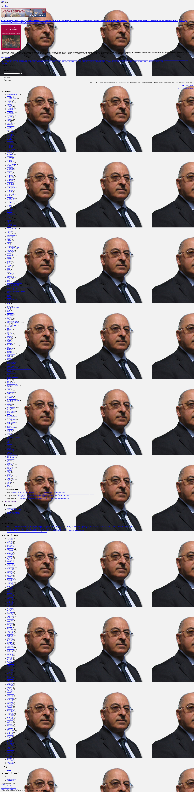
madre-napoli (10, 348)
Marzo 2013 (10, 758)
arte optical (9, 191)
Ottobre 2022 (10, 601)
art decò (8, 128)
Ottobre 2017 (10, 683)
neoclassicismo (10, 392)
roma (143, 61)
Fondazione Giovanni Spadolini (14, 283)
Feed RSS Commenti (15, 789)
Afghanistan (10, 97)
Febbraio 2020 (10, 645)
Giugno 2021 (10, 623)
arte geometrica (10, 169)
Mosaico (9, 378)
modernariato (10, 371)
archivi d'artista (10, 126)
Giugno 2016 (10, 705)
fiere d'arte (9, 278)
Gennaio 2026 (10, 548)
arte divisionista (10, 150)
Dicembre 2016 (10, 696)
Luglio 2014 (10, 736)
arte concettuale (10, 142)
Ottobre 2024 (10, 568)
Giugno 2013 (10, 754)
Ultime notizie (10, 501)
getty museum (10, 304)
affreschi (9, 96)
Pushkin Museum (11, 427)
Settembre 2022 (10, 602)
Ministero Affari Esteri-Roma (44, 61)
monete (8, 374)
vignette (8, 486)
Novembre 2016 (10, 698)
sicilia (8, 456)
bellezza (29, 60)
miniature (9, 364)
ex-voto (8, 269)
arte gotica (9, 171)
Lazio (8, 328)
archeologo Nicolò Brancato (7, 61)
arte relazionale (10, 199)
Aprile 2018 (9, 675)
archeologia (9, 123)
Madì (8, 347)
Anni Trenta (9, 116)
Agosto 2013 (10, 751)
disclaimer (3, 784)
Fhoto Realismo (10, 277)
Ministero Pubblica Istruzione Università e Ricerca (19, 369)
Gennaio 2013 (10, 761)
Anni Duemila (8, 60)
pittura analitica (10, 412)
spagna (8, 460)
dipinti (55, 60)
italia (8, 324)
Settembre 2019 (10, 651)
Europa (8, 268)
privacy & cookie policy (6, 785)
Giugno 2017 (10, 688)
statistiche (9, 463)
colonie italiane (10, 251)
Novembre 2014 (10, 730)
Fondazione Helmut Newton (13, 284)
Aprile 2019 (9, 658)
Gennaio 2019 (10, 662)
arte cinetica (12, 149)
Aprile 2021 (9, 625)
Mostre (8, 379)
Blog (5, 5)
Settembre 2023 (10, 586)
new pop (9, 393)
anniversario (15, 60)
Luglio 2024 (10, 572)
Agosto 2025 (10, 554)
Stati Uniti (9, 461)
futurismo (9, 298)
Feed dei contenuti (11, 777)
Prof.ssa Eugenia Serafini (99, 61)
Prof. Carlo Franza (69, 61)
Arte (26, 60)
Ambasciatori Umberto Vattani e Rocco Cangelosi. (176, 60)
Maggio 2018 (10, 673)
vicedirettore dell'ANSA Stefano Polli (154, 61)
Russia (8, 441)
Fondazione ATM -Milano (13, 281)
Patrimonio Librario (11, 407)
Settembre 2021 (10, 619)
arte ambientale (10, 135)
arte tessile (9, 212)
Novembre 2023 (10, 583)
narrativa (9, 388)
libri (8, 332)
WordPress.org (10, 780)
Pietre (8, 410)
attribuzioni (9, 217)
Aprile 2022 (9, 609)
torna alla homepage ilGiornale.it (8, 788)
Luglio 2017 (10, 687)
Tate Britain (9, 470)
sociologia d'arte (10, 457)
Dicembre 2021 (10, 614)
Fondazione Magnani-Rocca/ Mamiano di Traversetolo (20, 287)
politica (79, 60)
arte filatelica (10, 167)
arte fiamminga (10, 162)
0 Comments (4, 63)
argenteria (12, 131)
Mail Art (9, 349)
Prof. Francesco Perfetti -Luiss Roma (84, 61)
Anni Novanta (10, 109)
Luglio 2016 (10, 703)
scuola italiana (10, 446)
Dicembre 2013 (10, 746)
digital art (9, 261)
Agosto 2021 (10, 620)
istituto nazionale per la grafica (14, 322)
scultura (8, 445)
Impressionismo (10, 315)
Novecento (9, 397)
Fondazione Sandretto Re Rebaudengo (16, 291)
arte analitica (10, 137)
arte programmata (11, 198)
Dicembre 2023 (10, 582)
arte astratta (9, 138)
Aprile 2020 (9, 642)
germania (9, 303)
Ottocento (9, 403)
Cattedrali (9, 240)
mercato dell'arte (10, 359)
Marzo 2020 (10, 643)
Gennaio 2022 (10, 613)
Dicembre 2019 (10, 647)
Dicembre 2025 (10, 549)
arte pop (9, 195)
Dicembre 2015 (10, 713)
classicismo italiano (11, 248)
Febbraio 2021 (10, 628)
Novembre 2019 (10, 649)
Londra (8, 341)
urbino (8, 480)
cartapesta (9, 238)
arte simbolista (10, 208)
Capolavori (34, 60)
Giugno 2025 (10, 557)
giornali (8, 306)
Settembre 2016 (10, 700)
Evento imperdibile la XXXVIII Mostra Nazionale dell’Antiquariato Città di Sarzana (27, 532)
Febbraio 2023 (10, 595)
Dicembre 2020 (10, 631)
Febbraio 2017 (10, 694)
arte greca (9, 172)
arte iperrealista (10, 176)
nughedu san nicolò (11, 399)
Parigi (8, 405)
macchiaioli (9, 344)
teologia (8, 472)
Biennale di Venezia (11, 225)
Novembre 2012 (10, 763)
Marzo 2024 (10, 578)
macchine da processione (13, 345)
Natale (8, 389)
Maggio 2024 (10, 575)
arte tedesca (9, 210)
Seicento (9, 448)
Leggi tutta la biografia (187, 85)
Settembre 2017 (10, 684)
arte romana (9, 202)
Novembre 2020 (10, 632)
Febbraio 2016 (10, 710)
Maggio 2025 (10, 559)
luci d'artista (9, 343)
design (8, 259)
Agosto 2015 (10, 718)
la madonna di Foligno (12, 325)
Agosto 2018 (10, 669)
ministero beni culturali (12, 367)
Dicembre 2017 (10, 680)
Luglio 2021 (10, 621)
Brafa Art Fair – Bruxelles (13, 228)
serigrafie (9, 452)
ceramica (9, 242)
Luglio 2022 (10, 605)
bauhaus (9, 220)
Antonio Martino (11, 508)
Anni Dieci (9, 107)
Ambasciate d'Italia (11, 98)
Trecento (9, 475)
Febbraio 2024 (10, 579)
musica (8, 386)
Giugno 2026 (10, 541)
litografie (9, 339)
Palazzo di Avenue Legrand (58, 61)
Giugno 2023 (10, 590)
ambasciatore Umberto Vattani (156, 60)
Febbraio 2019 (10, 661)
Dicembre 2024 (10, 565)
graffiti (8, 309)
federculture (9, 276)
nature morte (10, 390)
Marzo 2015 (10, 725)
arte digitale (9, 147)
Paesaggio (9, 404)
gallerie (8, 300)
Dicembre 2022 (10, 598)
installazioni (9, 318)
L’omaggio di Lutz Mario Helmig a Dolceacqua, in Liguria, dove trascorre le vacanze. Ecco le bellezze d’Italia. (38, 492)
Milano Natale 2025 (11, 363)
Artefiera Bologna (11, 214)
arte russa (9, 205)
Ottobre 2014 (10, 732)
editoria (59, 60)
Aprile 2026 (9, 544)
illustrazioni (9, 314)
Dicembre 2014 (10, 729)
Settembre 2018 (10, 668)
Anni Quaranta (10, 112)
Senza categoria (10, 450)
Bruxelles (9, 229)
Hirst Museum (10, 313)
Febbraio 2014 (10, 743)
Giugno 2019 (10, 655)
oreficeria (9, 401)
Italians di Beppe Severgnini (13, 512)
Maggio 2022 (10, 608)
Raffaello (9, 433)
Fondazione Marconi (12, 288)
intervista (64, 60)
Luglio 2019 (10, 654)
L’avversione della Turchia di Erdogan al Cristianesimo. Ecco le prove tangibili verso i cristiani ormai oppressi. (43, 495)
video (8, 485)
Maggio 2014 (10, 739)
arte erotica (9, 156)
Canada (8, 232)
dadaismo (9, 258)
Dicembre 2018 (10, 664)
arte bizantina (10, 139)
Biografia (6, 6)
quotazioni (9, 430)
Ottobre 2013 (10, 748)
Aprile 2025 (9, 560)
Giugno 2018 (10, 672)
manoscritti (9, 352)
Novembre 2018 (10, 665)
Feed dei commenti (11, 779)
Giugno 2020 (10, 639)
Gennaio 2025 (10, 564)
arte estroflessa (10, 157)
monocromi (9, 375)
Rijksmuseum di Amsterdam (13, 437)
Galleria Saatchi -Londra (12, 299)
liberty (8, 330)
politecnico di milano (12, 416)
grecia (8, 311)
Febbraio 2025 (10, 563)
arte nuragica (10, 188)
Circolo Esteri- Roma (20, 61)
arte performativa (11, 194)
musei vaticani (10, 382)
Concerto (9, 253)
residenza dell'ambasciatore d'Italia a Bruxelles (131, 61)
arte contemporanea (11, 143)
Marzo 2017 (10, 692)
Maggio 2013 (10, 755)
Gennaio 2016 (10, 711)
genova (8, 302)
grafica (8, 310)
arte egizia (9, 153)
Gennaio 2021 (10, 629)
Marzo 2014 (10, 741)
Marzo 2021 (10, 627)
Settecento (9, 453)
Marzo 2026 (10, 545)
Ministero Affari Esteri (72, 60)
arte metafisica (10, 182)
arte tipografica (10, 213)
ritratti (8, 438)
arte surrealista (10, 209)
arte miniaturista (10, 184)
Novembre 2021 (10, 616)
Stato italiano (102, 60)
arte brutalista (10, 141)
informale (9, 317)
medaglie (9, 356)
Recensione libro (94, 60)
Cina (8, 243)
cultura (51, 60)
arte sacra (9, 206)
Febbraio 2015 (10, 726)
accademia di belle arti (12, 94)
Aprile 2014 (9, 740)
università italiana (11, 479)
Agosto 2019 (10, 653)
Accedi (8, 776)
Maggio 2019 (10, 657)
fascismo (9, 274)
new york (9, 395)
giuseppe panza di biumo (13, 307)
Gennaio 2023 (10, 597)
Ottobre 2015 (10, 715)
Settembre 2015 (10, 717)
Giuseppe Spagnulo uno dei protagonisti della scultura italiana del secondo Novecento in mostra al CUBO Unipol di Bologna (37, 529)
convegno (40, 60)
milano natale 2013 (11, 362)
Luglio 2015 (10, 720)
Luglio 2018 (10, 670)
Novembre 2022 (10, 599)
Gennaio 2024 (10, 580)
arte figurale (9, 165)
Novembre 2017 (10, 681)
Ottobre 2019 (10, 650)
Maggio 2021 (10, 624)
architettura (21, 60)
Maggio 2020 (10, 640)
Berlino (8, 223)
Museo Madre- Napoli (12, 384)
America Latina (10, 102)
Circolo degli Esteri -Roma (13, 247)
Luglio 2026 (10, 539)
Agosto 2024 (10, 571)
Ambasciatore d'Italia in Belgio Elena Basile (122, 60)
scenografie (9, 444)
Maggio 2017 (10, 690)
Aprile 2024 (9, 576)
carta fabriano (10, 236)
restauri (8, 435)
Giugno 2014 (10, 737)
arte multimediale (11, 187)
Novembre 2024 (10, 567)
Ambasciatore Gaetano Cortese (140, 60)
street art (9, 468)
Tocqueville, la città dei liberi (13, 513)
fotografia (9, 292)
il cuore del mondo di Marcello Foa (15, 511)
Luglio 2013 (10, 752)
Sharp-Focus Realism (12, 455)
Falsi (8, 272)
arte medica (9, 180)
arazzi (8, 122)
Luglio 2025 (10, 556)
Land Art (9, 326)
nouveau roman (10, 396)
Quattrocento (10, 429)
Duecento (9, 265)
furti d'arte (9, 296)
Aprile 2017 (9, 691)
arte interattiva (10, 175)
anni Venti (9, 117)
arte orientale (10, 193)
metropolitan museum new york (14, 360)
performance (10, 408)
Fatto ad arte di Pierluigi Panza (14, 509)
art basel (9, 127)
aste (7, 216)
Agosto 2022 (10, 604)
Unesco (8, 478)
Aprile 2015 (9, 724)
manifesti (9, 351)
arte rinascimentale (11, 201)
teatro (8, 471)
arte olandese (10, 190)
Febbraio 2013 (10, 759)
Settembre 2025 (10, 553)
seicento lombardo (11, 449)
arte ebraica (9, 152)
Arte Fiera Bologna (11, 164)
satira (8, 442)
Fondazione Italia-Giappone (13, 285)
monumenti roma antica (12, 377)
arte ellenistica (10, 154)
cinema (8, 244)
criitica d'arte (46, 60)
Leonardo (9, 329)
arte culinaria (10, 145)
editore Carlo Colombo (30, 61)
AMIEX (9, 104)
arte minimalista (10, 186)
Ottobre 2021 (10, 617)
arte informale (10, 173)
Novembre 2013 (10, 747)
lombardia (9, 340)
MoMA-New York (11, 373)
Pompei (8, 420)
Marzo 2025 (10, 561)
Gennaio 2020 (10, 646)
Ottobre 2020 (10, 634)
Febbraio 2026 (10, 546)
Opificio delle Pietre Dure (13, 400)
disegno (8, 263)
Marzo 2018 (10, 676)
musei (8, 381)
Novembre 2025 (10, 550)
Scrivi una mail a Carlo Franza (185, 88)
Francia (8, 294)
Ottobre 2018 (10, 666)
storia (107, 60)
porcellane (9, 423)
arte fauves (9, 161)
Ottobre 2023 (10, 584)
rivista (8, 440)
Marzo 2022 (10, 610)
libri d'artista (10, 333)
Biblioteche (9, 224)
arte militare (9, 183)
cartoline (9, 239)
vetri (8, 483)
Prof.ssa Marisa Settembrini (112, 61)
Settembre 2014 (10, 733)
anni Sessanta (10, 113)
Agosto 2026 (10, 538)
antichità (9, 120)
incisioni (12, 273)
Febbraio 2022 (10, 612)
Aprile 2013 (9, 756)
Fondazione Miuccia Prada (13, 289)
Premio (8, 425)
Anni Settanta (10, 115)
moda (8, 370)
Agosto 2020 (10, 636)
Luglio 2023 (10, 589)
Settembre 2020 (10, 635)
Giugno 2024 (10, 574)
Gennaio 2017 (10, 695)
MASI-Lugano (10, 355)
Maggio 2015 (10, 722)
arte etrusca (9, 158)
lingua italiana (10, 337)
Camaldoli (9, 231)
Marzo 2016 (10, 709)
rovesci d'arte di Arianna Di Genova (15, 520)
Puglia (8, 426)
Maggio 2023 (10, 591)
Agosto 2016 (10, 702)
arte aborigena (10, 134)
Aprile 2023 (9, 593)
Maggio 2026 (10, 542)
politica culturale (86, 60)
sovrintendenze (10, 459)
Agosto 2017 (10, 685)
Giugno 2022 (10, 606)
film (8, 280)
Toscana (9, 474)
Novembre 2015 (10, 714)
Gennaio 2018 (10, 679)
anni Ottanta (10, 111)
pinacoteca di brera (11, 411)
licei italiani (9, 336)
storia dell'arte (10, 467)
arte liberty (9, 177)
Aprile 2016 (9, 707)
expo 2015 (9, 270)
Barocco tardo (10, 218)
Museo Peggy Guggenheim (13, 385)
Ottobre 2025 (10, 552)
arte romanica (10, 203)
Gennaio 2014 (10, 744)
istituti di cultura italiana (12, 321)
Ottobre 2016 (10, 699)
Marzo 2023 (10, 594)
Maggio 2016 (10, 706)
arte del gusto (10, 146)
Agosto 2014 (10, 735)
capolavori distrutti (11, 235)
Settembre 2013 (10, 750)
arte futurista (10, 168)
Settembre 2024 (10, 569)
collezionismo (10, 250)
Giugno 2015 (10, 721)
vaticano (9, 482)
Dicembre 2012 (10, 762)
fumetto (8, 295)
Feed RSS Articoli (5, 789)
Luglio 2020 (10, 638)
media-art (9, 358)
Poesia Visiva (10, 415)
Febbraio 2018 (10, 677)
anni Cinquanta (10, 105)
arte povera (9, 197)
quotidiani (9, 431)
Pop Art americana (11, 422)
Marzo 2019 (10, 660)
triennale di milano (11, 476)
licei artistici (9, 334)
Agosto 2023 (10, 587)
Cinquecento (10, 246)
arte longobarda (10, 179)
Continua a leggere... (6, 57)
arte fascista (9, 160)
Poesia (8, 414)
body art (9, 227)
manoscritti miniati (11, 354)
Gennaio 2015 (10, 728)
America (9, 100)
